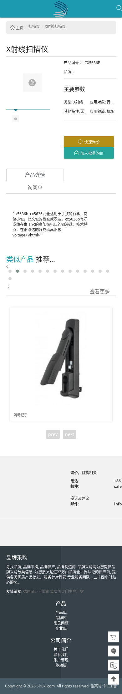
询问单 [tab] (35, 187)
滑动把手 (21, 415)
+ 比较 (105, 312)
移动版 (61, 665)
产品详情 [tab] (35, 174)
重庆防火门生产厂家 (67, 591)
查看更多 (100, 291)
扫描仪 (34, 26)
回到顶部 (113, 679)
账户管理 (61, 660)
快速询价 (91, 141)
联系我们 (61, 654)
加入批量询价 (91, 153)
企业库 (61, 628)
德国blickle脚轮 (36, 591)
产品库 (61, 612)
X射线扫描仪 (55, 26)
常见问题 (61, 623)
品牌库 (61, 618)
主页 (19, 28)
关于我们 (61, 649)
